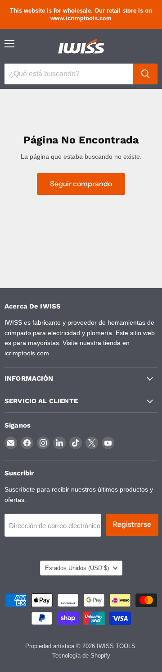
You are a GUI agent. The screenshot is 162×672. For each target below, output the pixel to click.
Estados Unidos (77, 568)
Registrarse (132, 524)
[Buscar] (145, 74)
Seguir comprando (81, 184)
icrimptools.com (26, 353)
